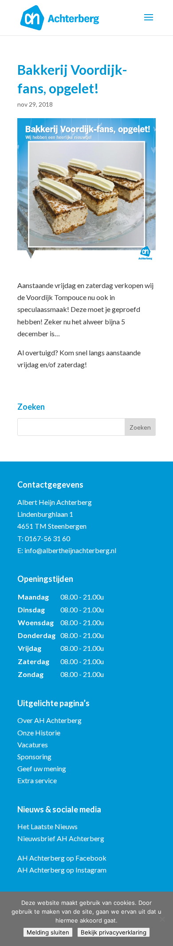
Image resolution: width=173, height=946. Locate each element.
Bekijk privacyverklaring (113, 932)
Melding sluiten (48, 932)
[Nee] (161, 919)
